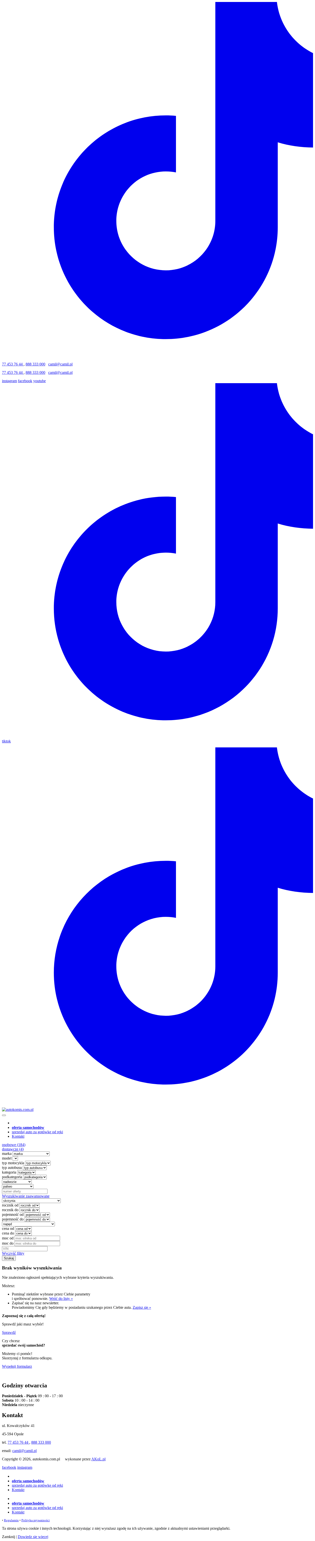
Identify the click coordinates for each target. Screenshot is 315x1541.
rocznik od (10, 1205)
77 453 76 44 (13, 364)
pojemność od (13, 1214)
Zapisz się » (142, 1307)
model (7, 1158)
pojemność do (13, 1219)
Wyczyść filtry (13, 1253)
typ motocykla (13, 1163)
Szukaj (9, 1258)
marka (7, 1153)
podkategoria (12, 1177)
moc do (8, 1243)
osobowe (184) (13, 1145)
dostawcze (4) (13, 1149)
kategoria (9, 1172)
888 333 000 (35, 364)
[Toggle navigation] (4, 1115)
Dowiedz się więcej (33, 1537)
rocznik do (10, 1210)
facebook (25, 381)
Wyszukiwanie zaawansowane (25, 1196)
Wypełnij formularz (17, 1366)
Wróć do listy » (61, 1298)
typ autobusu (12, 1167)
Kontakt (18, 1136)
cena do (8, 1233)
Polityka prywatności (35, 1520)
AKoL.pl (98, 1459)
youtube (39, 381)
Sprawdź (9, 1332)
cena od (8, 1228)
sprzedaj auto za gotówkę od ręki (37, 1132)
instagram (9, 381)
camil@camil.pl (60, 364)
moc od (8, 1238)
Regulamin (11, 1520)
